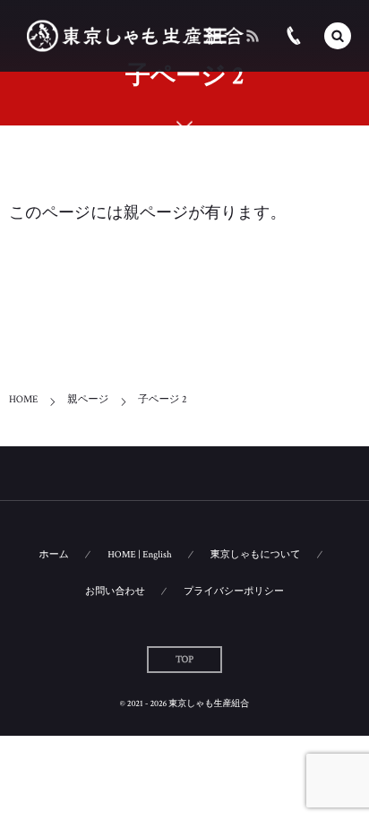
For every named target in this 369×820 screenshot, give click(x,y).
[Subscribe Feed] (252, 35)
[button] (337, 35)
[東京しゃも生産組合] (135, 36)
